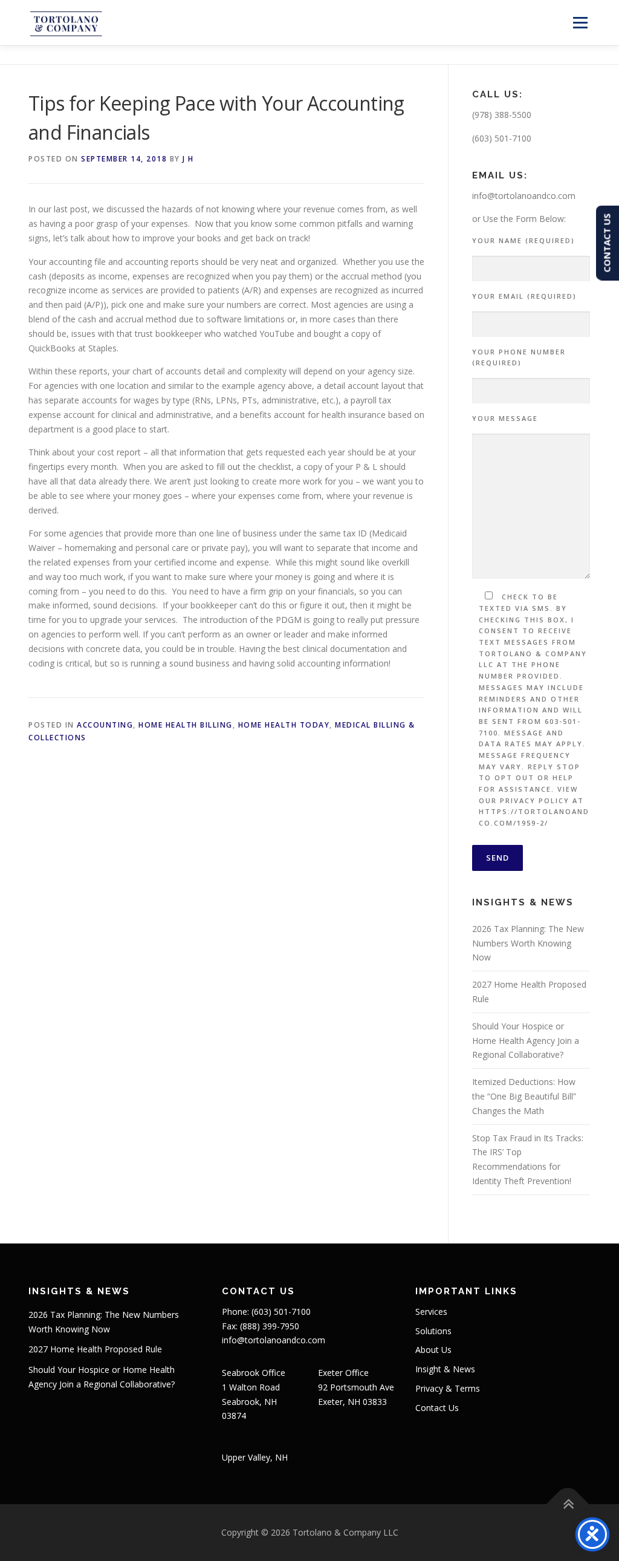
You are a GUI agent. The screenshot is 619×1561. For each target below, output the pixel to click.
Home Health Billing (185, 725)
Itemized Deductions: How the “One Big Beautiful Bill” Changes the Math (524, 1096)
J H (188, 159)
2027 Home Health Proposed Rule (95, 1349)
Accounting (105, 725)
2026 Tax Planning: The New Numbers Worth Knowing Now (528, 943)
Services (431, 1311)
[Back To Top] (567, 1504)
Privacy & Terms (447, 1388)
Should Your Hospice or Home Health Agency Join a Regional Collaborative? (525, 1040)
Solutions (433, 1331)
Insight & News (445, 1369)
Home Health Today (284, 725)
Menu (580, 22)
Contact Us (437, 1407)
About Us (433, 1349)
